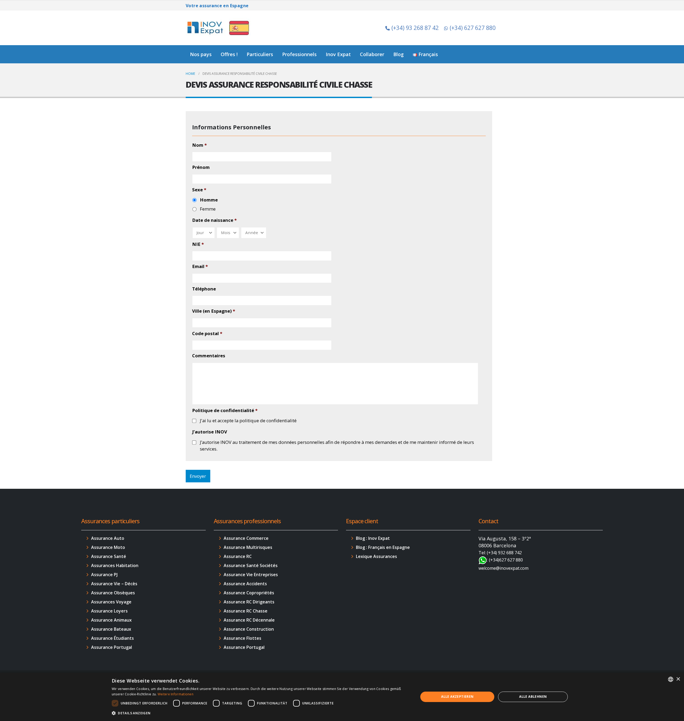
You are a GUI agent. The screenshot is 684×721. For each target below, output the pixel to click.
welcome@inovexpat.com (503, 568)
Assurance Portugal (111, 647)
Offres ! (229, 54)
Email (200, 266)
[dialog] (342, 697)
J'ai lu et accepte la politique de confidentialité (248, 420)
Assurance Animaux (111, 620)
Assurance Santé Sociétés (251, 565)
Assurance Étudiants (112, 638)
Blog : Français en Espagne (383, 547)
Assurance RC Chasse (245, 611)
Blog (398, 54)
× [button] (678, 679)
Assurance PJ (104, 574)
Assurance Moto (108, 547)
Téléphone (204, 289)
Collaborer (372, 54)
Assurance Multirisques (248, 547)
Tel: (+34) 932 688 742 (500, 553)
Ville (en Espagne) (213, 311)
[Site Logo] (219, 28)
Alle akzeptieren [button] (457, 696)
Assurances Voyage (111, 602)
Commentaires (208, 356)
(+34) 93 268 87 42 (415, 28)
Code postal (207, 333)
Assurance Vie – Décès (114, 584)
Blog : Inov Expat (373, 538)
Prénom (201, 167)
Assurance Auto (107, 538)
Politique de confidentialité (225, 410)
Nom (199, 145)
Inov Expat (338, 54)
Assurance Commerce (246, 538)
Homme (209, 200)
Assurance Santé (108, 556)
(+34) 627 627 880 (473, 28)
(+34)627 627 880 (506, 560)
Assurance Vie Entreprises (251, 574)
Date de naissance (214, 220)
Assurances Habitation (114, 565)
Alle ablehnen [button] (533, 696)
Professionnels (299, 54)
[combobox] (670, 679)
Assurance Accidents (245, 584)
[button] (260, 713)
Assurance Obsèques (113, 593)
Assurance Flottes (242, 638)
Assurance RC (238, 556)
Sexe (199, 190)
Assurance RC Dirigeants (249, 602)
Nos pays (201, 54)
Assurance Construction (249, 629)
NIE (198, 244)
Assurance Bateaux (111, 629)
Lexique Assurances (376, 556)
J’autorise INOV (209, 432)
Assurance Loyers (109, 611)
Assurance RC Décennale (249, 620)
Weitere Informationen (175, 694)
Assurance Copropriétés (249, 593)
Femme (208, 209)
